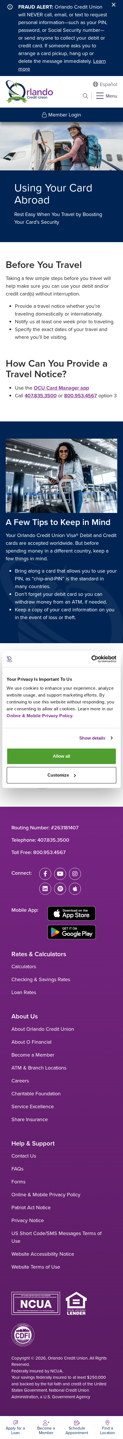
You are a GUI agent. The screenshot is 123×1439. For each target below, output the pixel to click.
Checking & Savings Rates (40, 979)
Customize (58, 775)
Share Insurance (29, 1119)
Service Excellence (32, 1106)
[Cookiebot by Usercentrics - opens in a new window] (91, 659)
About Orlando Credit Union (42, 1029)
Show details (92, 738)
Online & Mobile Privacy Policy (45, 1194)
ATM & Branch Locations (38, 1068)
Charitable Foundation (36, 1093)
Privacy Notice (27, 1220)
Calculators (23, 966)
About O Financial (31, 1042)
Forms (18, 1181)
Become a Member (32, 1055)
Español (108, 84)
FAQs (17, 1168)
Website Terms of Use (35, 1267)
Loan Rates (23, 992)
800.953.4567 (80, 395)
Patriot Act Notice (31, 1207)
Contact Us (23, 1156)
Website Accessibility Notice (42, 1254)
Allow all (61, 756)
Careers (20, 1080)
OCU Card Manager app (61, 388)
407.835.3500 (41, 395)
